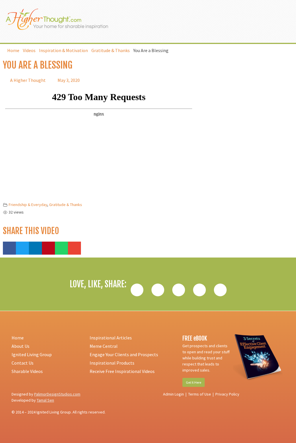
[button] (267, 21)
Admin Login (173, 394)
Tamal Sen (45, 400)
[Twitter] (157, 290)
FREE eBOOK (194, 338)
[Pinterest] (220, 290)
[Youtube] (178, 290)
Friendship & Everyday (28, 204)
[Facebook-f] (137, 290)
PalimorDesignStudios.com (57, 394)
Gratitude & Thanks (65, 204)
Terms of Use (199, 394)
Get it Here (193, 382)
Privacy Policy (227, 394)
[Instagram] (199, 290)
